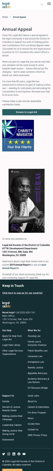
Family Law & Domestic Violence (37, 343)
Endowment (8, 439)
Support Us (8, 395)
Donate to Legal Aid (26, 112)
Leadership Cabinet (11, 425)
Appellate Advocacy (37, 373)
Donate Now (34, 424)
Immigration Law (36, 362)
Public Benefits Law (37, 350)
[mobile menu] (49, 4)
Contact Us (33, 429)
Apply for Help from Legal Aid (12, 338)
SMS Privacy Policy (37, 435)
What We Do (34, 330)
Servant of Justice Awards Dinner (11, 409)
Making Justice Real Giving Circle (12, 432)
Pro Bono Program (37, 412)
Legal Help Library (11, 345)
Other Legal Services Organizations (12, 352)
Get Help (6, 330)
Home (5, 17)
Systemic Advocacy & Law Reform (38, 381)
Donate (5, 401)
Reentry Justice (35, 367)
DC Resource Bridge (38, 388)
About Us (32, 401)
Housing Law (34, 336)
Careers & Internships (38, 407)
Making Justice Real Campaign (12, 418)
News (30, 418)
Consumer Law (35, 356)
